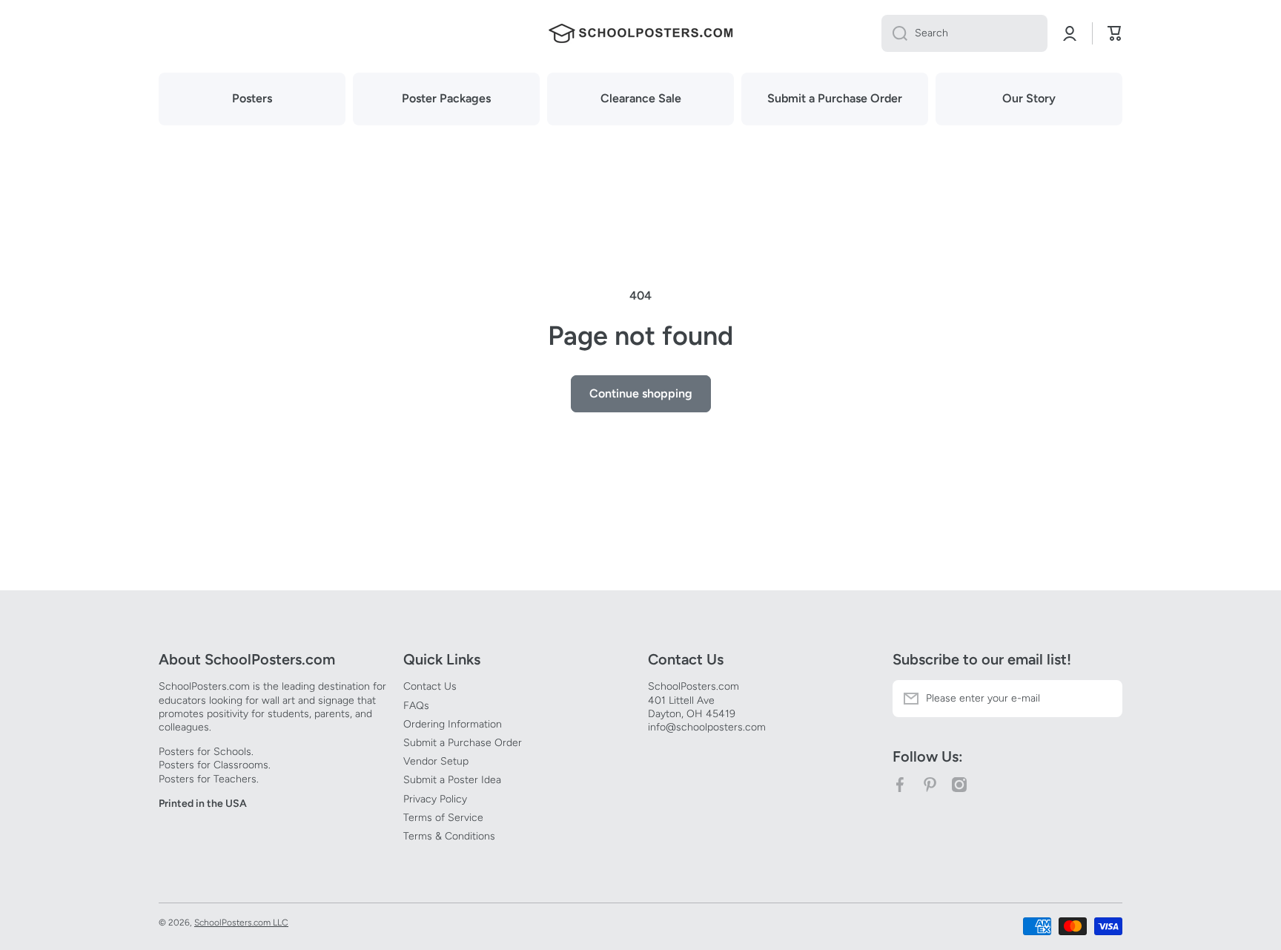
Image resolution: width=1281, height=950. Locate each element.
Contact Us (430, 686)
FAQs (416, 705)
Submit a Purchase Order (462, 742)
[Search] (894, 33)
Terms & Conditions (449, 836)
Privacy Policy (435, 799)
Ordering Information (452, 724)
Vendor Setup (436, 761)
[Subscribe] (1103, 698)
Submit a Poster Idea (452, 779)
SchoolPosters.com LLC (241, 922)
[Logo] (640, 33)
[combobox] (964, 33)
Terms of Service (443, 817)
